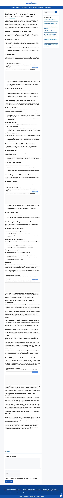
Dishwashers (10, 11)
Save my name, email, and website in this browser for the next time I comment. (21, 478)
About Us (30, 7)
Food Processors (24, 7)
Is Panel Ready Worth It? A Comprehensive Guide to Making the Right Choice (50, 39)
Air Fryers (13, 7)
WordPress (41, 496)
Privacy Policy (40, 7)
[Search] (56, 12)
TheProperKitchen (25, 496)
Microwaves (18, 7)
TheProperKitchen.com (8, 487)
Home (6, 11)
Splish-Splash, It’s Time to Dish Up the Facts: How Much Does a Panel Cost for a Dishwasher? (51, 45)
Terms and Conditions (47, 7)
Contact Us (35, 7)
